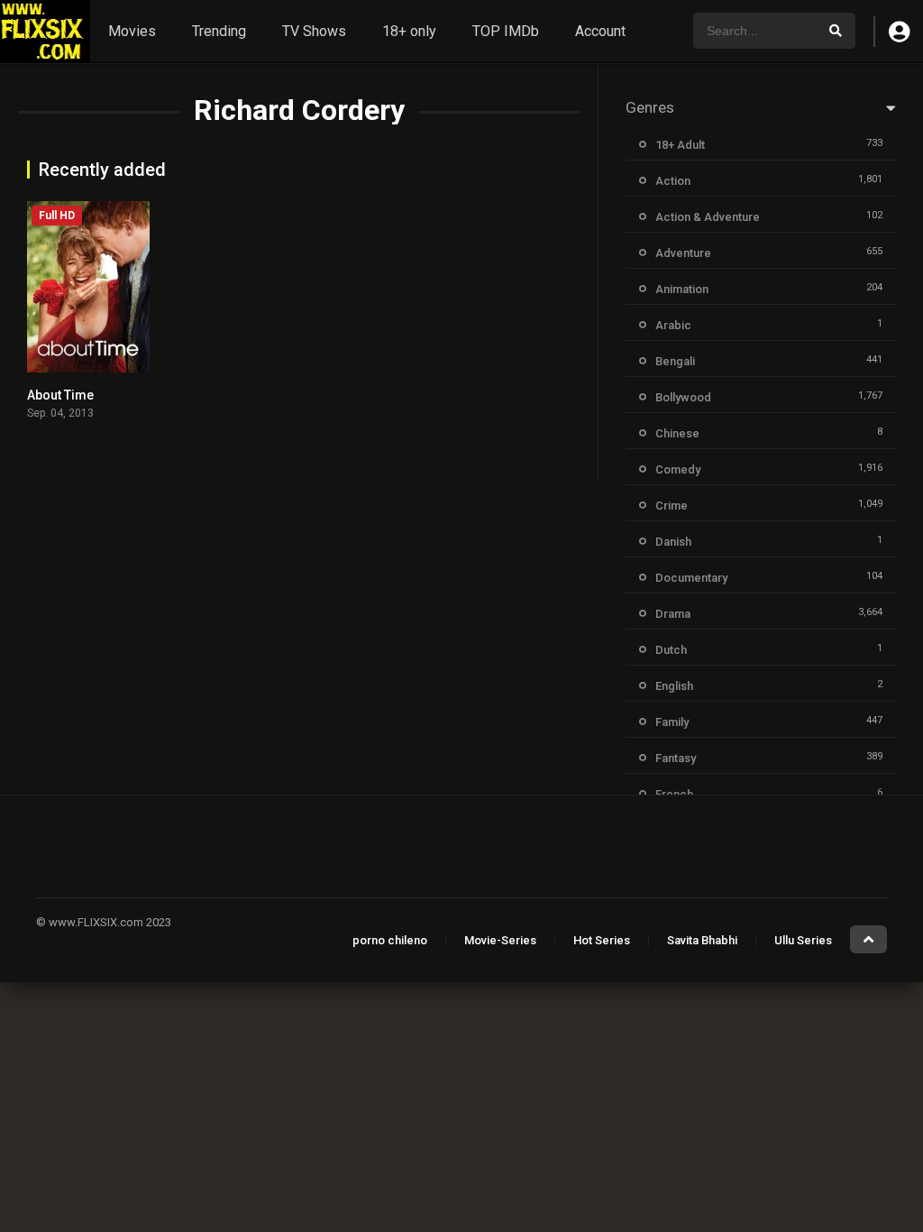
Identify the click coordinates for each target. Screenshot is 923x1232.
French (674, 794)
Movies (132, 31)
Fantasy (675, 758)
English (674, 686)
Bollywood (683, 397)
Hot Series (601, 940)
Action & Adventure (707, 217)
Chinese (677, 433)
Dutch (671, 650)
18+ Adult (680, 145)
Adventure (683, 253)
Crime (671, 505)
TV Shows (314, 31)
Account (600, 31)
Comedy (677, 469)
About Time (60, 395)
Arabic (673, 325)
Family (672, 722)
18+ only (409, 31)
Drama (672, 614)
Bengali (675, 361)
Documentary (691, 577)
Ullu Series (803, 940)
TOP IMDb (505, 31)
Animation (681, 289)
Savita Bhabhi (702, 940)
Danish (673, 541)
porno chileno (389, 940)
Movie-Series (500, 940)
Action (672, 181)
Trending (219, 31)
